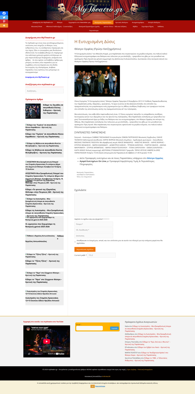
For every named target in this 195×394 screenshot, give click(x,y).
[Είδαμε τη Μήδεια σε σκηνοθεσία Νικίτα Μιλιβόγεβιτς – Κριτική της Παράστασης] (43, 146)
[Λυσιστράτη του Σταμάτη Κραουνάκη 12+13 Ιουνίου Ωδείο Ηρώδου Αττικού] (43, 294)
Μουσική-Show (36, 26)
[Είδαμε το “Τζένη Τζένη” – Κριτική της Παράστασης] (43, 257)
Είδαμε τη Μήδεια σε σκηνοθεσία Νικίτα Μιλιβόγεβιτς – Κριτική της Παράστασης (43, 151)
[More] (4, 25)
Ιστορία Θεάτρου (154, 22)
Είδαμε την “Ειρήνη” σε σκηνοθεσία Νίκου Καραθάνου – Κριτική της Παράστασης (44, 135)
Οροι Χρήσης (131, 369)
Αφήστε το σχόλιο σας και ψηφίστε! (88, 219)
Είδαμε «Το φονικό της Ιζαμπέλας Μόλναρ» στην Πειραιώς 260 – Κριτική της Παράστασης (44, 192)
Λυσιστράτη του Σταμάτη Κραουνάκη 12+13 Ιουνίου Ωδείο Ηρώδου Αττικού (42, 299)
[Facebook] (4, 13)
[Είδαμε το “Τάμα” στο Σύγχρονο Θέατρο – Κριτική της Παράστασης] (43, 275)
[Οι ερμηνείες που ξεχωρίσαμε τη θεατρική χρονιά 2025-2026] (43, 220)
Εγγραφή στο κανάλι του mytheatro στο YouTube (43, 322)
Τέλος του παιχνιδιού (84, 177)
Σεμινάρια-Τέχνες (148, 26)
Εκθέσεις (161, 26)
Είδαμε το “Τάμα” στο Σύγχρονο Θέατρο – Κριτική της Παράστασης (43, 280)
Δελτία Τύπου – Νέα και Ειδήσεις (115, 26)
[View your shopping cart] (105, 30)
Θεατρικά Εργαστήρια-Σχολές (89, 26)
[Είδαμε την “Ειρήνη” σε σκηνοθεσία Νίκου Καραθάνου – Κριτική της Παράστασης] (43, 130)
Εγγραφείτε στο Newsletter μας (79, 22)
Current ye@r (80, 255)
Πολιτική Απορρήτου (145, 369)
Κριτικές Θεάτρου (121, 22)
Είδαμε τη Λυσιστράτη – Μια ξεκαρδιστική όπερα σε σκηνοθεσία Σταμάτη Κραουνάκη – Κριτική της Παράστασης (44, 213)
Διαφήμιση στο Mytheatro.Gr (43, 22)
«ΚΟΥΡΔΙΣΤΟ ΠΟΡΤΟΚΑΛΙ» (86, 175)
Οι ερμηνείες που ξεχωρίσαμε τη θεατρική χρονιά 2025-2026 (40, 225)
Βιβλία (135, 26)
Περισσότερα (93, 30)
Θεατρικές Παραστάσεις (103, 22)
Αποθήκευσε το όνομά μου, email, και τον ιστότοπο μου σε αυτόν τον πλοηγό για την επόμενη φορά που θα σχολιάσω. (119, 241)
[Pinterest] (4, 21)
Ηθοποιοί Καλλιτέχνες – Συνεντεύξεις (59, 26)
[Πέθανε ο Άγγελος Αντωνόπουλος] (40, 236)
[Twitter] (4, 17)
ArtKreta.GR (106, 376)
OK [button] (93, 386)
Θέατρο (59, 22)
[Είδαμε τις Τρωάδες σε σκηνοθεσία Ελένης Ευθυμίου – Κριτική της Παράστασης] (33, 117)
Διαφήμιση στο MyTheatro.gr (37, 77)
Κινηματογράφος (138, 22)
